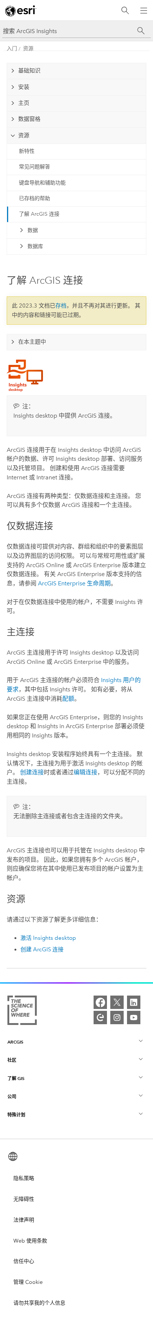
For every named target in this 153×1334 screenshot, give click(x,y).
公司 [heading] (11, 1096)
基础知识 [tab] (29, 70)
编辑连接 (85, 772)
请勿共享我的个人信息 (39, 1303)
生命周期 (74, 583)
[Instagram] (117, 1017)
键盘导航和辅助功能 (42, 183)
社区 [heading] (11, 1060)
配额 (68, 698)
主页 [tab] (23, 103)
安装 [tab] (23, 87)
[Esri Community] (100, 1017)
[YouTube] (133, 1017)
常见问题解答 (34, 167)
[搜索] (125, 10)
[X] (117, 1002)
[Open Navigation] (143, 10)
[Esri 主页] (20, 11)
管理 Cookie (28, 1282)
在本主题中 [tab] (32, 341)
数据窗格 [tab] (29, 119)
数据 (32, 230)
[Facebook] (100, 1002)
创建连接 (32, 772)
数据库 (35, 246)
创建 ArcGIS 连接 (42, 949)
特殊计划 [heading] (16, 1115)
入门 (12, 48)
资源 (28, 48)
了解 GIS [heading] (16, 1078)
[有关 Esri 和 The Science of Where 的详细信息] (22, 1012)
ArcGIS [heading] (15, 1042)
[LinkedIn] (133, 1002)
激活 (48, 938)
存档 (60, 305)
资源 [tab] (23, 135)
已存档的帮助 (34, 198)
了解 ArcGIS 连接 (39, 214)
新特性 (27, 151)
